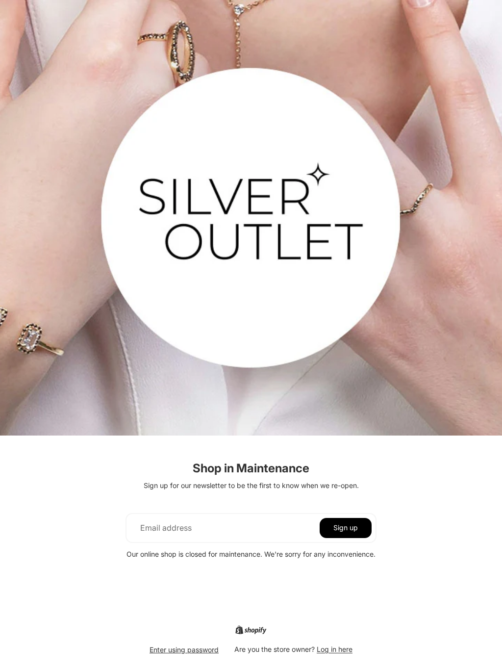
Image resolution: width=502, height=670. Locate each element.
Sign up (345, 527)
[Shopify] (250, 629)
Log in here (334, 649)
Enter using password (184, 649)
